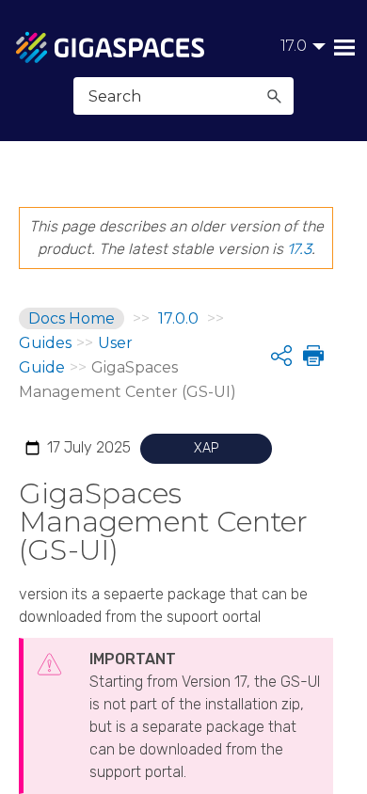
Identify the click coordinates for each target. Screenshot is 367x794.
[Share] (281, 355)
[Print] (311, 355)
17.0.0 (178, 318)
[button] (274, 96)
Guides (45, 343)
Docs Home (71, 318)
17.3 (299, 249)
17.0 (293, 46)
